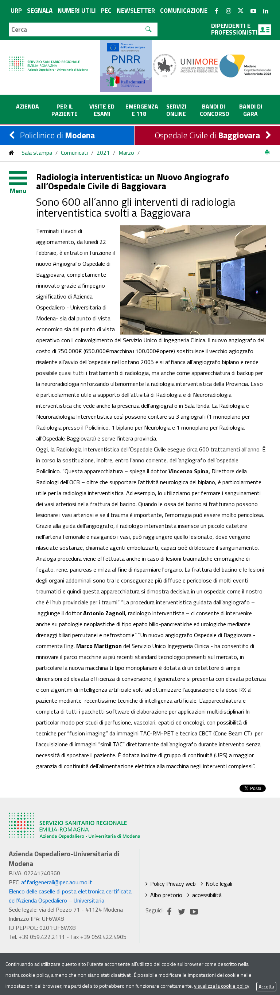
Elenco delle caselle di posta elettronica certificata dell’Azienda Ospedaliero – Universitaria (70, 896)
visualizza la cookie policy (221, 986)
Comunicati (74, 152)
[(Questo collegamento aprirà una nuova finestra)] (186, 65)
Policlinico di (57, 135)
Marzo (126, 152)
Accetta (266, 986)
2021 (103, 152)
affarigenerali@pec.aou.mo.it (56, 882)
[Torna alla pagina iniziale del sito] (11, 152)
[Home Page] (49, 56)
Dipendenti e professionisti (234, 29)
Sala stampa (37, 152)
